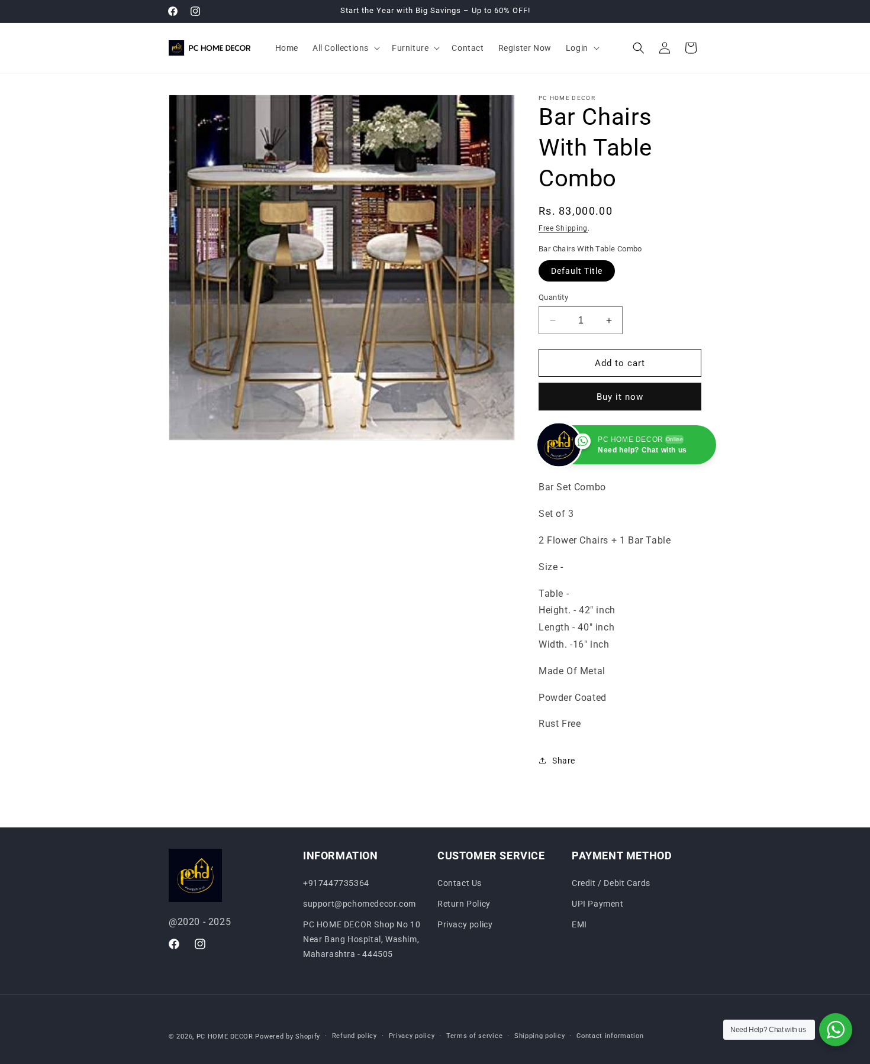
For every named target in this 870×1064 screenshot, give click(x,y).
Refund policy (354, 1036)
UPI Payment (598, 903)
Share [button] (563, 760)
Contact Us (459, 883)
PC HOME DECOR (224, 1036)
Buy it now (620, 397)
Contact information (609, 1036)
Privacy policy (464, 924)
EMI (579, 924)
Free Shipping (563, 228)
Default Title (576, 271)
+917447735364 (336, 883)
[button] (345, 47)
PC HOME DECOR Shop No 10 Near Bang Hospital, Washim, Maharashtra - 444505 (361, 939)
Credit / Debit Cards (611, 883)
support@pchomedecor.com (359, 903)
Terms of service (474, 1036)
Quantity (553, 297)
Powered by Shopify (287, 1036)
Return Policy (464, 903)
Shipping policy (539, 1036)
